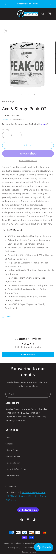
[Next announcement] (51, 4)
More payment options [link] (28, 160)
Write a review (28, 354)
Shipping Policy (12, 462)
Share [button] (8, 316)
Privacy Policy (11, 450)
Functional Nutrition (17, 543)
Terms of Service (12, 456)
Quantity (5, 129)
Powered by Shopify (32, 543)
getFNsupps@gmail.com (34, 492)
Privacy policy (15, 548)
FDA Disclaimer (12, 475)
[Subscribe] (47, 394)
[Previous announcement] (5, 4)
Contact (9, 443)
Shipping (5, 119)
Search (8, 437)
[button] (6, 14)
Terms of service (29, 548)
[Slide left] (22, 94)
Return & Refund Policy (15, 469)
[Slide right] (34, 94)
